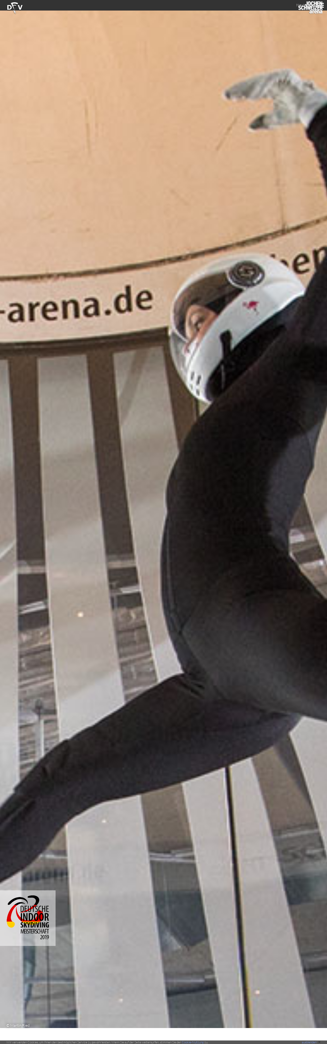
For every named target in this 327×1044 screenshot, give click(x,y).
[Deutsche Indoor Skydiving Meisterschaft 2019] (28, 944)
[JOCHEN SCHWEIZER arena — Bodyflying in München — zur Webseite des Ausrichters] (310, 13)
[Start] (14, 13)
